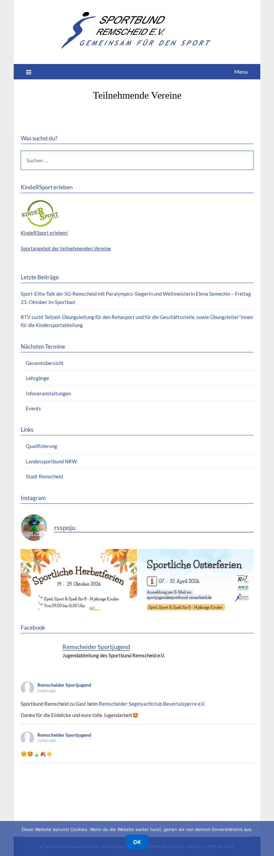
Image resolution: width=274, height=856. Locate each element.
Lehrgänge (37, 378)
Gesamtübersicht (45, 363)
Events (33, 408)
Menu (241, 71)
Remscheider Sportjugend (64, 685)
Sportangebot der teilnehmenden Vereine (66, 248)
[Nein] (265, 838)
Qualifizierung (41, 446)
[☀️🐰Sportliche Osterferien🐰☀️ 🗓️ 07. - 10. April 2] (196, 607)
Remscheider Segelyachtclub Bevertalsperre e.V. (152, 704)
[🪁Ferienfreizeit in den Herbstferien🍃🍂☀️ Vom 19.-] (79, 607)
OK (137, 842)
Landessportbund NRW (51, 461)
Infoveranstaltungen (48, 393)
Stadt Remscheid (44, 476)
